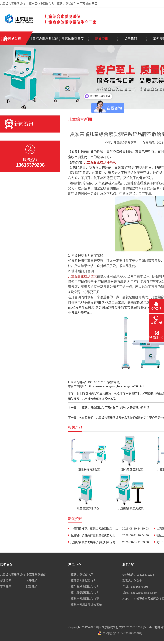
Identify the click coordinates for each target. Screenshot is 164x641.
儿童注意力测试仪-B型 (82, 580)
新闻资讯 (101, 39)
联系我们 (31, 586)
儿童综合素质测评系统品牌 (99, 398)
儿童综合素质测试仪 (43, 39)
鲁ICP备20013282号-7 (133, 627)
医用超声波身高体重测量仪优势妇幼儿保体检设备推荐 (94, 535)
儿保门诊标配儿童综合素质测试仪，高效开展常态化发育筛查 (94, 528)
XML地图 (154, 627)
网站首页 (14, 39)
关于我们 (130, 39)
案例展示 (5, 586)
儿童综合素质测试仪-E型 (83, 598)
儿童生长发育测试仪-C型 (83, 586)
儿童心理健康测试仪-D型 (83, 592)
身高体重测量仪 (72, 39)
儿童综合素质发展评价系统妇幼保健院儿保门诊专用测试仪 (94, 542)
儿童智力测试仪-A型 (80, 574)
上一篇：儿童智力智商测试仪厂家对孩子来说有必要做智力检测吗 (108, 407)
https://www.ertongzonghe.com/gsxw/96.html (116, 386)
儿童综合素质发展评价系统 (85, 604)
